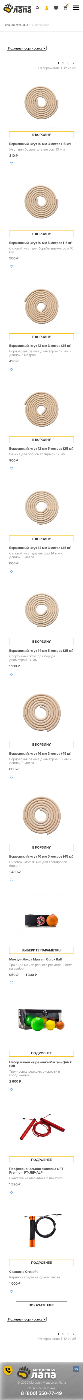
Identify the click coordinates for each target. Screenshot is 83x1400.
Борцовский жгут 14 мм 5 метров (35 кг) (41, 650)
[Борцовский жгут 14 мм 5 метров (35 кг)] (41, 609)
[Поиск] (37, 8)
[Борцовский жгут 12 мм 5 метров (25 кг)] (41, 407)
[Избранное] (56, 8)
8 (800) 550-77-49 (41, 1393)
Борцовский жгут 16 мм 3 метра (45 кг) (40, 753)
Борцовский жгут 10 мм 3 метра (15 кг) (40, 144)
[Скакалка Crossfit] (41, 1230)
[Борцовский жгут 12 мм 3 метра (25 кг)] (41, 304)
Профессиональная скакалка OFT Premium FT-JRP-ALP (36, 1170)
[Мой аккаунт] (47, 8)
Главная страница (15, 25)
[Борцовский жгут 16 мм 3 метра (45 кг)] (41, 711)
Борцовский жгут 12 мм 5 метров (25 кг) (41, 448)
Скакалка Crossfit (23, 1272)
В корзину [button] (41, 135)
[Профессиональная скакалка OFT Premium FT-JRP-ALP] (41, 1127)
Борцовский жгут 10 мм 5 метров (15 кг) (41, 243)
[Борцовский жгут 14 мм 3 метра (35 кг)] (41, 506)
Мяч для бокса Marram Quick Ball (35, 959)
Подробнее (41, 1053)
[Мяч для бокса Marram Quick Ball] (41, 917)
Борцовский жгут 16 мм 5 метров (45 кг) (41, 856)
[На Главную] (17, 8)
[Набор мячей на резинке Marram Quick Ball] (41, 1020)
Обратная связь (8, 1371)
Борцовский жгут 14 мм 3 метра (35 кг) (40, 548)
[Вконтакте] (76, 1369)
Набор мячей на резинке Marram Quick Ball (40, 1064)
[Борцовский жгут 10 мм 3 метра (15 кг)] (41, 102)
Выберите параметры (41, 950)
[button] (12, 163)
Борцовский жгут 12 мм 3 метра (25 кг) (40, 346)
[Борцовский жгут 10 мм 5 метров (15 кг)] (41, 201)
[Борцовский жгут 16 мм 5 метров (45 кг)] (41, 814)
